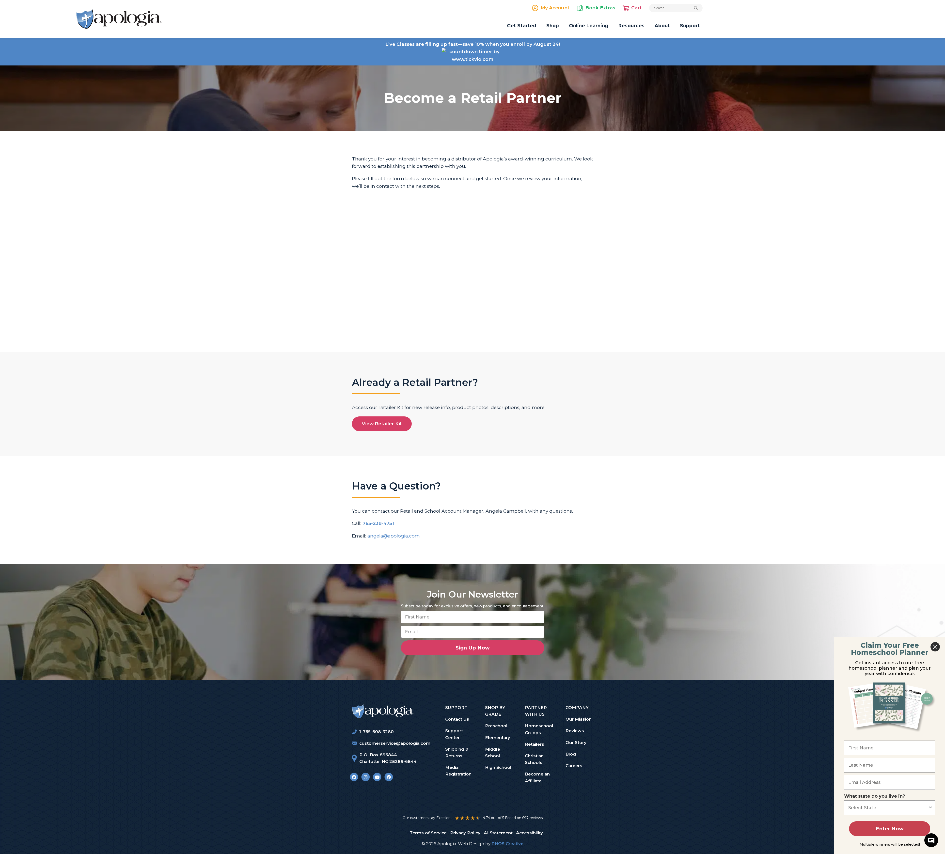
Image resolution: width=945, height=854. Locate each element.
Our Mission (579, 719)
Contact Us (457, 719)
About (662, 26)
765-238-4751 (378, 523)
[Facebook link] (354, 777)
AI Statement (498, 832)
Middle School (492, 752)
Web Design (471, 843)
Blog (571, 754)
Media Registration (458, 770)
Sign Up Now (473, 648)
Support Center (454, 734)
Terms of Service (428, 832)
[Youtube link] (377, 777)
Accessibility (529, 832)
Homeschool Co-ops (539, 729)
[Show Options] (930, 808)
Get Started (521, 26)
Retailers (534, 744)
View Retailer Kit (382, 424)
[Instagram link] (365, 777)
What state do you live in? (874, 796)
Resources (631, 26)
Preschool (496, 725)
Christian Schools (534, 759)
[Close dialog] (935, 647)
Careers (574, 765)
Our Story (576, 742)
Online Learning (588, 26)
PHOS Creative (507, 843)
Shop (552, 26)
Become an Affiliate (537, 777)
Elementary (497, 737)
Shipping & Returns (456, 752)
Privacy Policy (465, 832)
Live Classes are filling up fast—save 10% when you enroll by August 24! (472, 44)
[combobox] (888, 808)
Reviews (575, 730)
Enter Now (890, 829)
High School (498, 767)
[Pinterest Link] (389, 777)
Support (690, 26)
